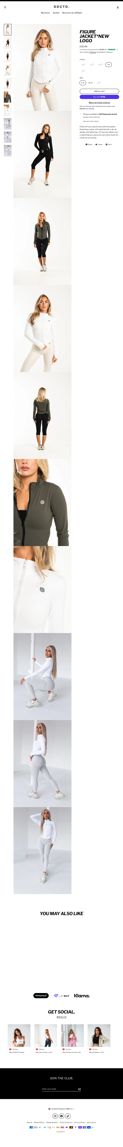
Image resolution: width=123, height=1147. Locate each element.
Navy (83, 71)
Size (81, 78)
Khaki (92, 64)
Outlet (56, 13)
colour (82, 59)
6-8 (82, 83)
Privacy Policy (79, 1122)
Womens (45, 13)
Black (83, 64)
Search (29, 1122)
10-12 (90, 83)
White (100, 64)
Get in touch (91, 1122)
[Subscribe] (79, 1089)
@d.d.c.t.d (61, 1017)
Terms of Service (66, 1122)
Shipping (92, 52)
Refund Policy (39, 1122)
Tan (108, 64)
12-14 (99, 83)
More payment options (99, 102)
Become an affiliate (72, 13)
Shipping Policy (52, 1122)
